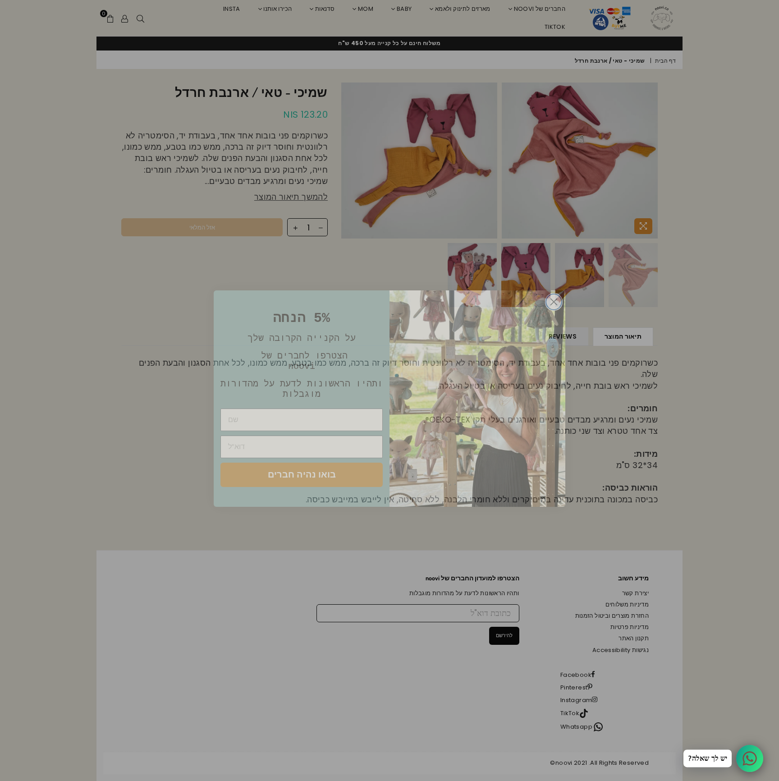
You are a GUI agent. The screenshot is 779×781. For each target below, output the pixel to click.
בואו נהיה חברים (302, 466)
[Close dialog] (554, 294)
